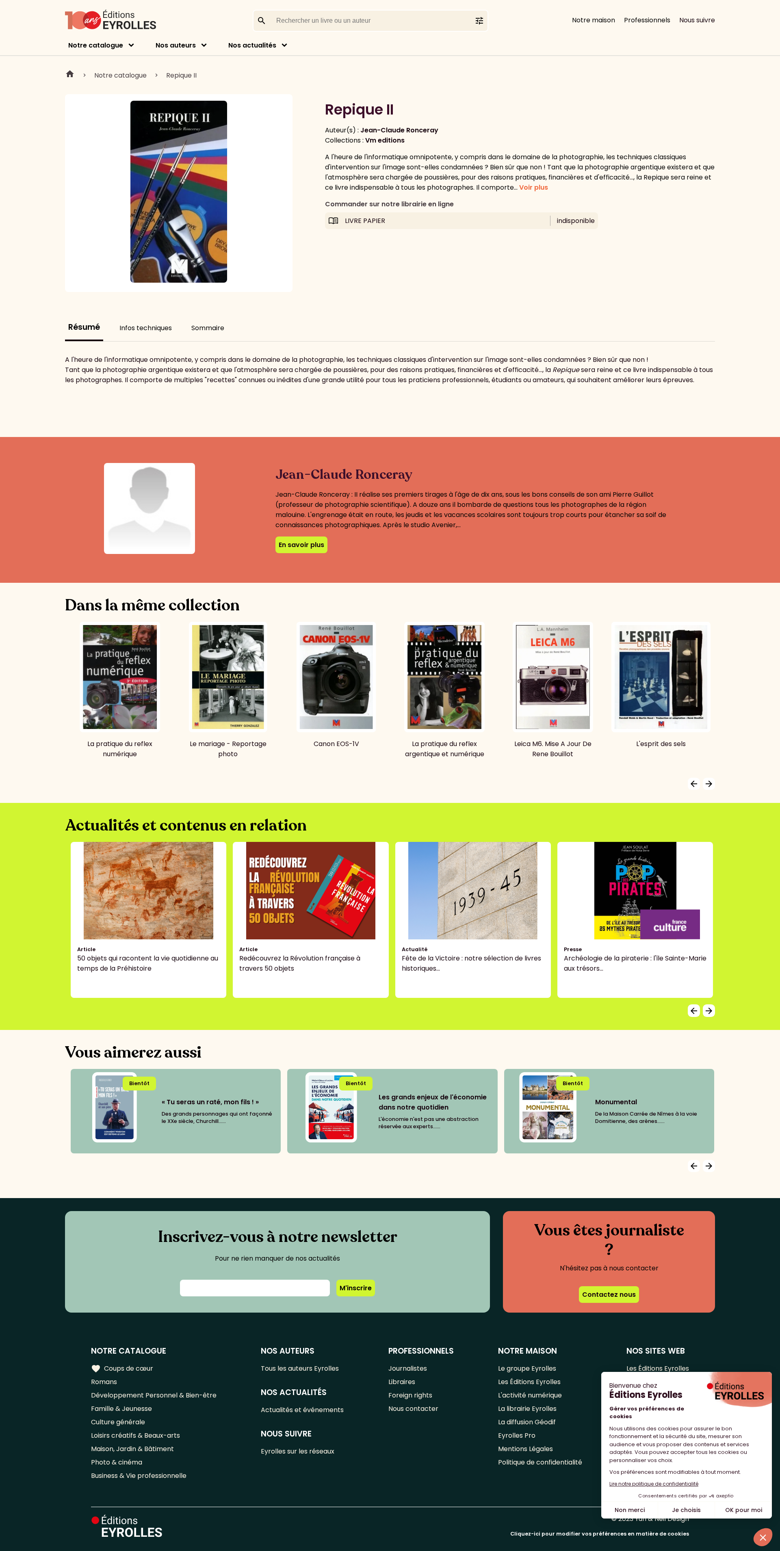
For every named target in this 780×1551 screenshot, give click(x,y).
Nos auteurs (176, 45)
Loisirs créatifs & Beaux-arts (135, 1435)
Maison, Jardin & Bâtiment (132, 1449)
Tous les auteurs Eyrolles (300, 1368)
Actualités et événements (302, 1410)
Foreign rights (410, 1395)
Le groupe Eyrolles (527, 1368)
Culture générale (118, 1422)
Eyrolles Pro (516, 1435)
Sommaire (207, 328)
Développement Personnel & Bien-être (154, 1395)
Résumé (84, 327)
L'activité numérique (530, 1395)
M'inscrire (356, 1288)
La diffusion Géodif (527, 1422)
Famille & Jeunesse (121, 1408)
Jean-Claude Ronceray (399, 130)
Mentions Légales (525, 1449)
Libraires (401, 1382)
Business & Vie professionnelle (138, 1475)
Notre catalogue (95, 45)
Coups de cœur (122, 1369)
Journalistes (407, 1368)
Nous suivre (697, 20)
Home (70, 75)
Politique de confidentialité (540, 1462)
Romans (104, 1382)
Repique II (181, 75)
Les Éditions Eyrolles (529, 1382)
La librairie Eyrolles (527, 1408)
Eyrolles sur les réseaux (297, 1451)
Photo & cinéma (116, 1462)
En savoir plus (301, 544)
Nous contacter (413, 1408)
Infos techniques (145, 328)
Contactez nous (609, 1294)
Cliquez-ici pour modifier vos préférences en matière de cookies (599, 1533)
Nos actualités (252, 45)
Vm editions (385, 140)
